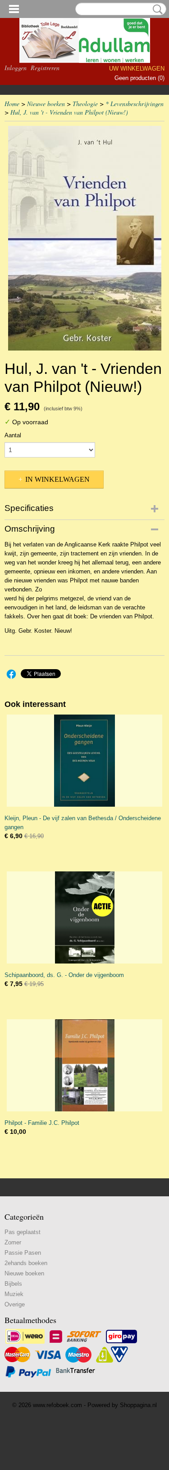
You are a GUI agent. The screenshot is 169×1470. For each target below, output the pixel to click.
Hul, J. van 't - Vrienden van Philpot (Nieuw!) (69, 112)
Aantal (13, 435)
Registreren (45, 67)
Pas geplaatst (23, 1232)
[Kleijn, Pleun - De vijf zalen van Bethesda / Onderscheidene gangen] (84, 761)
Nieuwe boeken (46, 103)
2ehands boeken (26, 1263)
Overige (15, 1304)
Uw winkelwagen (136, 68)
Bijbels (13, 1283)
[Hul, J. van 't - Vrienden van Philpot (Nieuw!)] (84, 238)
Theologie (85, 103)
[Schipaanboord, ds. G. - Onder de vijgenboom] (84, 917)
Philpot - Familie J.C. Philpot (42, 1122)
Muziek (14, 1294)
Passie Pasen (23, 1252)
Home (12, 103)
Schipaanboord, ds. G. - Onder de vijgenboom (64, 975)
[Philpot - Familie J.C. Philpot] (84, 1065)
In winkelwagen (57, 479)
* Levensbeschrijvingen (134, 103)
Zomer (13, 1242)
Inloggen (16, 67)
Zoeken (156, 9)
